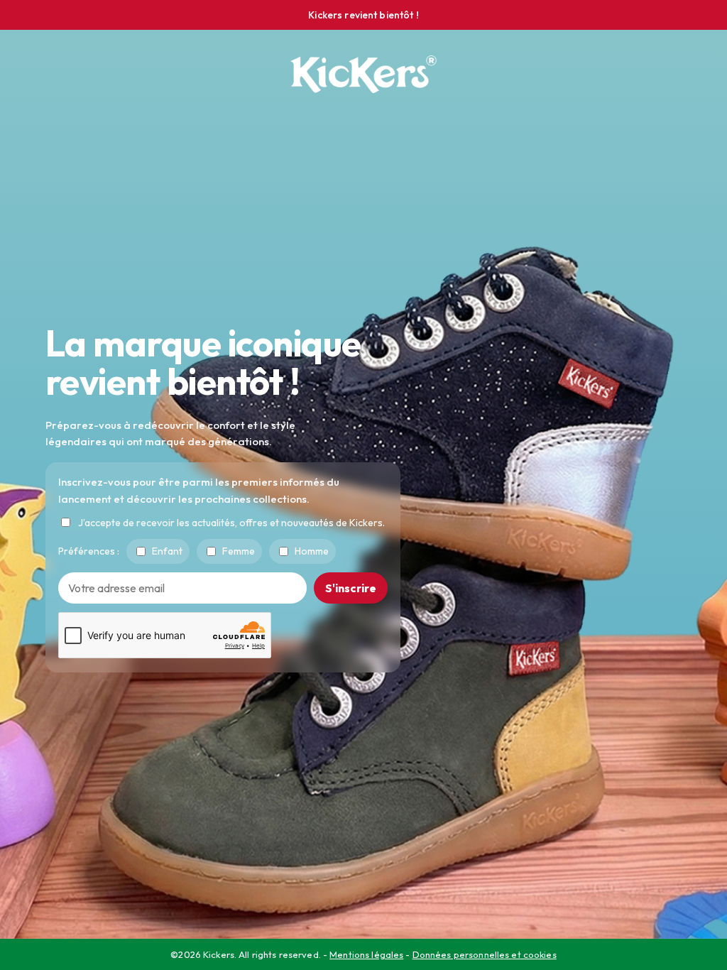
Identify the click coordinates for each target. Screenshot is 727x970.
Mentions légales (366, 954)
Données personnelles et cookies (484, 954)
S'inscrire (350, 588)
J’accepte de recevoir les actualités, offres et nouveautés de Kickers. (231, 522)
